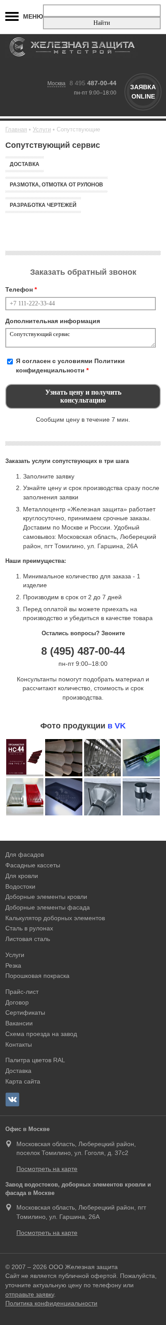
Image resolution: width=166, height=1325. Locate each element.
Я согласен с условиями (70, 365)
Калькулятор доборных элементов (55, 918)
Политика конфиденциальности (51, 1303)
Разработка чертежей (43, 205)
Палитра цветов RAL (35, 1060)
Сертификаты (25, 1012)
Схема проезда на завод (41, 1033)
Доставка (24, 164)
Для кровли (21, 875)
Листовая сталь (27, 938)
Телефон (21, 289)
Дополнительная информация (52, 320)
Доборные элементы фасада (47, 907)
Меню (33, 16)
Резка (13, 965)
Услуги (14, 954)
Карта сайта (22, 1081)
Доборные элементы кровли (46, 896)
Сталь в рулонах (29, 928)
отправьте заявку (29, 1294)
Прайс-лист (22, 991)
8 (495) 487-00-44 (83, 651)
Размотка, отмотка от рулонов (56, 185)
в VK (117, 725)
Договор (17, 1002)
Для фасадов (24, 854)
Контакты (18, 1044)
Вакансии (19, 1023)
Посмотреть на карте (46, 1168)
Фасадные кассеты (32, 865)
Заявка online (143, 91)
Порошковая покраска (37, 975)
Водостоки (20, 886)
